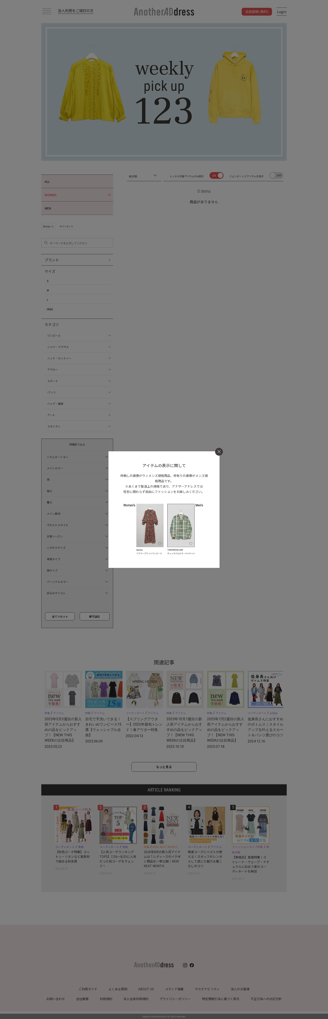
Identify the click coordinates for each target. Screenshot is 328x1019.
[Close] (219, 452)
